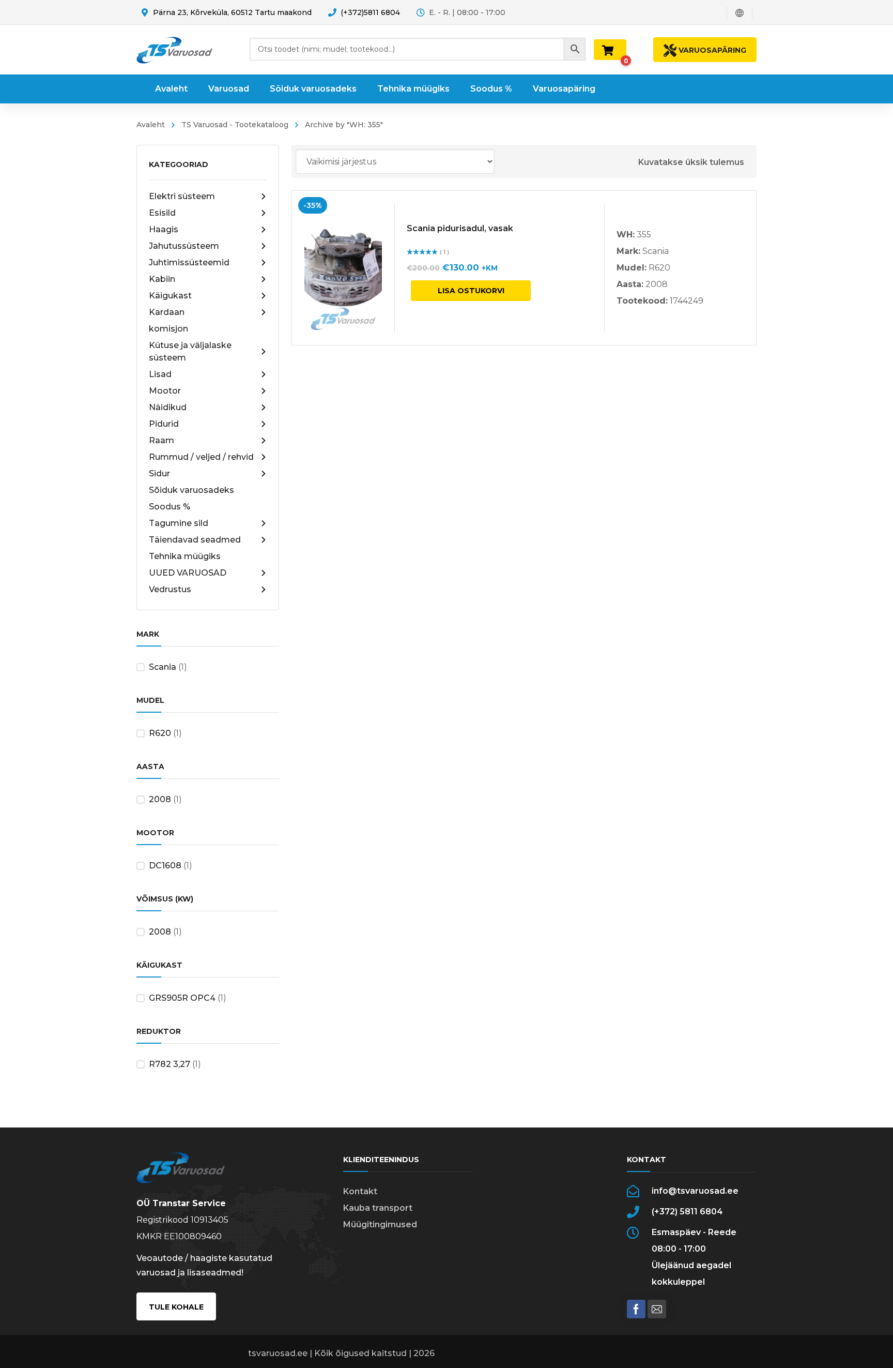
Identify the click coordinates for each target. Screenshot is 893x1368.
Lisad (160, 374)
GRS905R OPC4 (182, 998)
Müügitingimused (380, 1224)
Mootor (165, 391)
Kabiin (162, 279)
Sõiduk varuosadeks (191, 490)
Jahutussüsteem (184, 246)
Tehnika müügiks (185, 556)
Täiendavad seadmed (195, 540)
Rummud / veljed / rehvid (201, 457)
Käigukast (170, 295)
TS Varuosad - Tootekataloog (234, 124)
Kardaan (166, 312)
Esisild (162, 213)
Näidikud (168, 407)
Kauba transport (377, 1208)
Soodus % (169, 507)
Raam (161, 440)
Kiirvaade (343, 268)
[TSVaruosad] (174, 49)
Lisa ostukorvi (471, 290)
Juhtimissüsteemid (189, 262)
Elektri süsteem (182, 196)
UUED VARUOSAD (187, 573)
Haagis (163, 229)
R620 (160, 733)
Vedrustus (170, 589)
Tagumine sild (178, 523)
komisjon (168, 329)
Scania (162, 667)
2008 (160, 799)
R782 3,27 (169, 1064)
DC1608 (165, 865)
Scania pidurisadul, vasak (460, 228)
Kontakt (360, 1191)
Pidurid (164, 424)
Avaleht (150, 124)
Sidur (159, 473)
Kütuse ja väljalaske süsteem (190, 351)
